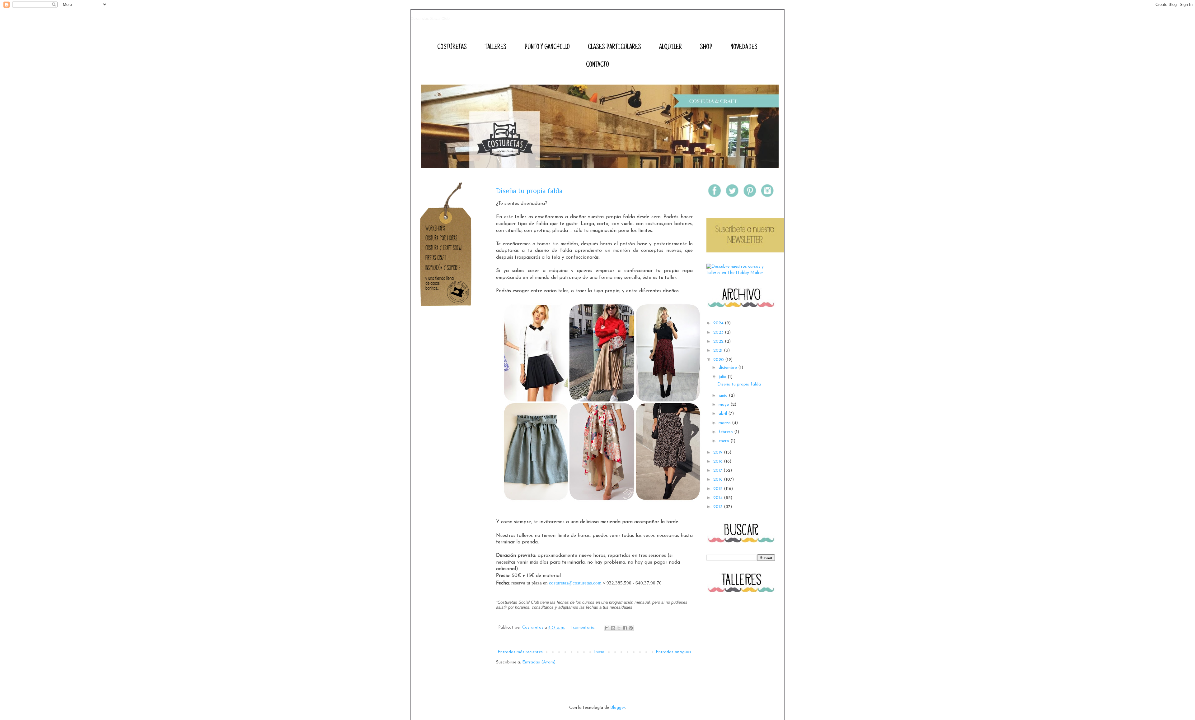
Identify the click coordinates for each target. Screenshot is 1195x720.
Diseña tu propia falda (529, 191)
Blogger (617, 707)
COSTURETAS (452, 48)
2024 (719, 323)
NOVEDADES (743, 48)
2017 (718, 470)
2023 (719, 332)
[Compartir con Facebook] (625, 628)
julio (723, 377)
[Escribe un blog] (613, 628)
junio (724, 395)
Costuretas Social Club (430, 18)
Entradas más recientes (520, 652)
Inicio (599, 652)
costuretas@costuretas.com (575, 582)
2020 (719, 360)
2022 (719, 341)
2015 (718, 489)
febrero (726, 432)
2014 (718, 498)
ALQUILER (670, 48)
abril (723, 413)
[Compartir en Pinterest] (631, 628)
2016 (718, 479)
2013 (718, 507)
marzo (725, 423)
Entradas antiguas (673, 652)
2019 (718, 452)
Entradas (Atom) (538, 662)
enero (724, 441)
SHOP (706, 48)
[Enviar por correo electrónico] (607, 628)
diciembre (728, 367)
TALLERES (495, 48)
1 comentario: (583, 628)
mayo (724, 404)
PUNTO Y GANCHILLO (547, 48)
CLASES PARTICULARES (614, 48)
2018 (718, 461)
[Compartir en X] (619, 628)
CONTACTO (597, 65)
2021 (718, 350)
